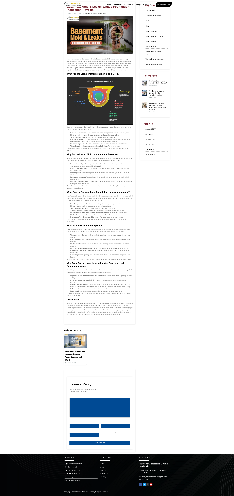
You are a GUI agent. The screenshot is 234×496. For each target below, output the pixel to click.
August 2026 (150, 129)
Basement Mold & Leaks (98, 13)
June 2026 (149, 139)
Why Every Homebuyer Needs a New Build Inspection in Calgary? (156, 93)
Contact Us (147, 5)
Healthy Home (150, 21)
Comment (73, 397)
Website (72, 432)
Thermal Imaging (151, 46)
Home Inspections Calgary (154, 36)
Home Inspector (151, 41)
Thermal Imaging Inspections (155, 59)
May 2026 (149, 144)
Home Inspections (151, 31)
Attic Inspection (150, 10)
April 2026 (149, 149)
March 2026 (149, 155)
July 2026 (149, 134)
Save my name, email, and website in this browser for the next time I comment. (114, 435)
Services (127, 5)
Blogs (138, 5)
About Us (118, 5)
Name (71, 422)
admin (87, 13)
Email (103, 422)
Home (108, 5)
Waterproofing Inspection (154, 64)
